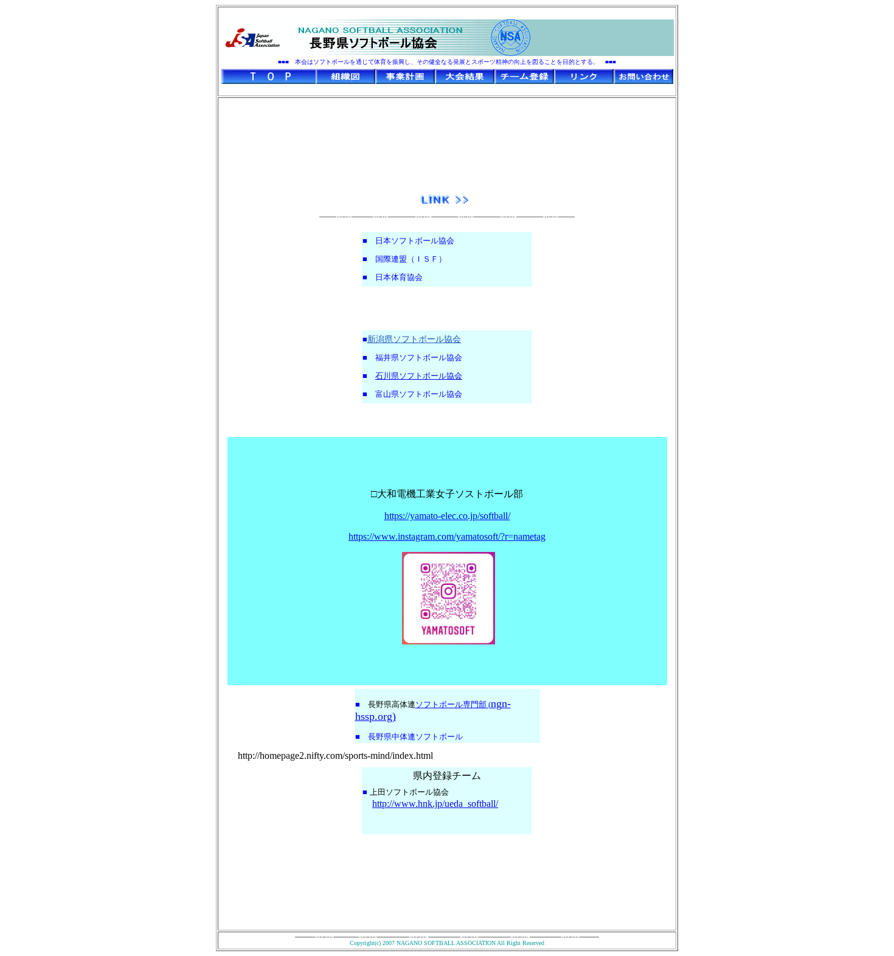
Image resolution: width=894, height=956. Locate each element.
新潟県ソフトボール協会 (414, 339)
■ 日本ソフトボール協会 (408, 240)
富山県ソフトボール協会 (418, 394)
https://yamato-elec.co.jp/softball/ (447, 516)
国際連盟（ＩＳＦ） (410, 258)
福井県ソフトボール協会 (418, 357)
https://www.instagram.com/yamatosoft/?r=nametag (447, 536)
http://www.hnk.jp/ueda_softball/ (435, 803)
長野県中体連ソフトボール (415, 736)
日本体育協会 (399, 277)
